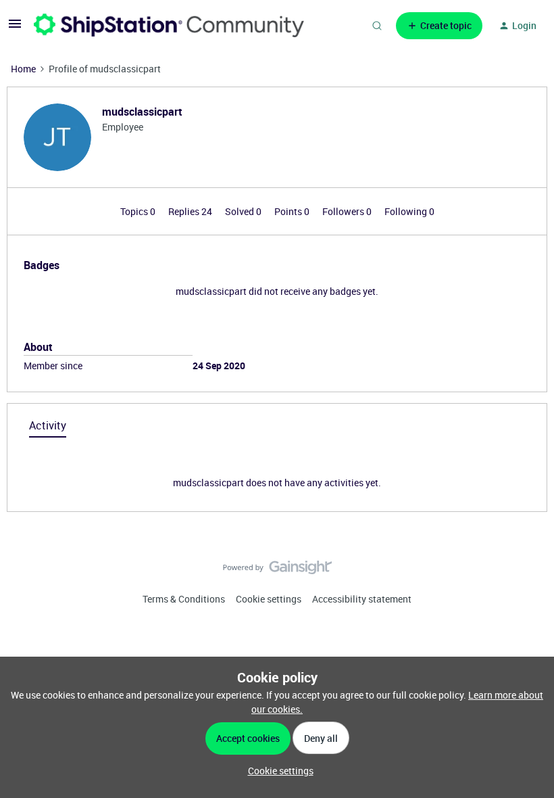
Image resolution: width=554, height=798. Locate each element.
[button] (15, 28)
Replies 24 (191, 211)
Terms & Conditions (184, 598)
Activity (47, 425)
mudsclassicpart (142, 111)
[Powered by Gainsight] (277, 571)
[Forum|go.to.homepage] (169, 25)
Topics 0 (138, 211)
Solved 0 (244, 211)
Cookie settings (268, 598)
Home (23, 68)
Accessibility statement (361, 598)
